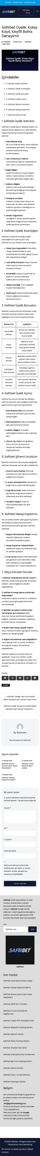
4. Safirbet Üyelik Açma (16, 99)
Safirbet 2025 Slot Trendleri (15, 1004)
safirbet (33, 130)
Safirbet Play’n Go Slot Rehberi (16, 1075)
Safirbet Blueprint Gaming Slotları (18, 1027)
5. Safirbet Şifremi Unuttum (18, 104)
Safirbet (28, 42)
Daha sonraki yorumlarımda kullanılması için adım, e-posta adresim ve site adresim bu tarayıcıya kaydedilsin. (17, 870)
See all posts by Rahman (20, 740)
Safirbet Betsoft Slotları (13, 1034)
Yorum (7, 808)
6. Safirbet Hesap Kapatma (18, 109)
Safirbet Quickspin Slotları (14, 1081)
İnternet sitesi (10, 851)
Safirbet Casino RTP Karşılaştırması (18, 1020)
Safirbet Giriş (26, 11)
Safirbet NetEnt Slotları (13, 1068)
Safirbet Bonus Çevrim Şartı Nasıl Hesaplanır (9, 765)
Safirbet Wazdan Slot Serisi (15, 1048)
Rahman (7, 42)
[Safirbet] (8, 11)
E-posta (8, 839)
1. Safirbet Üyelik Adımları (17, 83)
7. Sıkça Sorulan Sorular (16, 115)
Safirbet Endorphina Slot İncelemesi (18, 1054)
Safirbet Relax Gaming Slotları (16, 1041)
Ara (4, 924)
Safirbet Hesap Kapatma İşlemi (8, 778)
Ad (6, 828)
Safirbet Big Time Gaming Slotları (17, 1061)
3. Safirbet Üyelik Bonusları (17, 94)
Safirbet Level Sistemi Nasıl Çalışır (28, 765)
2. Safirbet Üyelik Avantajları (18, 88)
